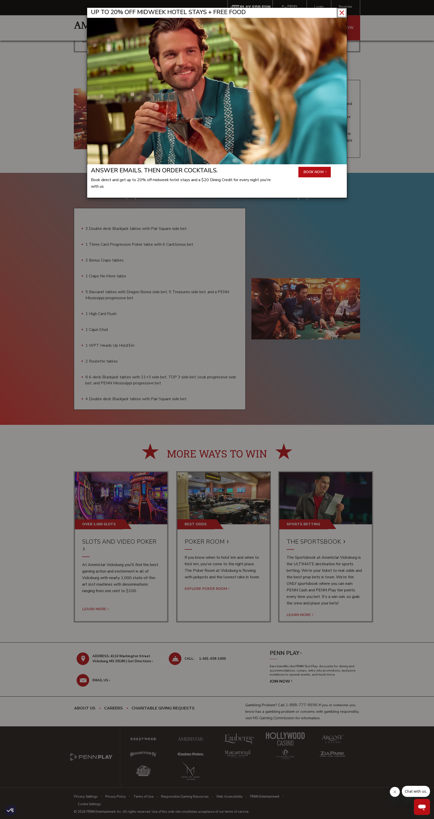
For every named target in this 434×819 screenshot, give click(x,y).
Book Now (314, 172)
